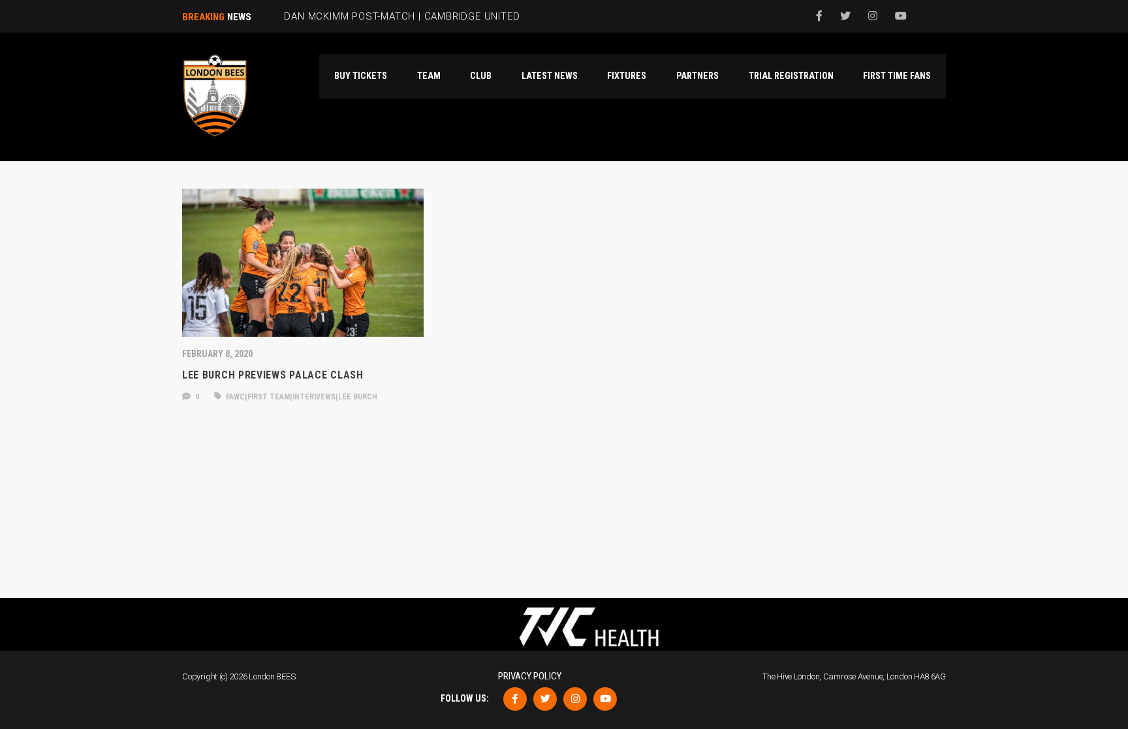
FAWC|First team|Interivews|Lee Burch (300, 396)
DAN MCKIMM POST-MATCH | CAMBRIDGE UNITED (402, 16)
